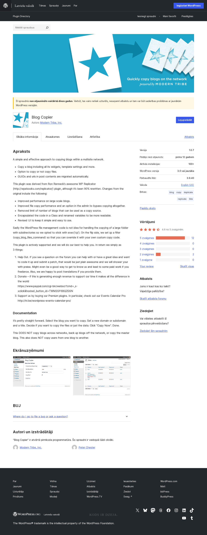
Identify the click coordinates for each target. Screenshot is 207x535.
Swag (128, 496)
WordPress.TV (94, 496)
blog (171, 192)
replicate (182, 199)
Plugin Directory (21, 16)
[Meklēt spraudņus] (47, 27)
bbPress (164, 491)
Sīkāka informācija (27, 136)
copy (178, 192)
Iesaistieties (130, 481)
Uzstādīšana (74, 136)
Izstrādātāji (92, 491)
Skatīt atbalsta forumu (153, 298)
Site (191, 199)
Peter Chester (87, 447)
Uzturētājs (18, 491)
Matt (162, 486)
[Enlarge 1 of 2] (66, 360)
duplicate (188, 192)
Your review (147, 266)
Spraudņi (54, 491)
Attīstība (95, 136)
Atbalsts (189, 136)
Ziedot (127, 491)
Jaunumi (17, 486)
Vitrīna (53, 481)
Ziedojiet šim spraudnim (153, 330)
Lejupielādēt (185, 120)
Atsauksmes (53, 136)
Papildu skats (148, 208)
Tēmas (53, 486)
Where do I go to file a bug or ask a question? (40, 416)
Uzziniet (91, 481)
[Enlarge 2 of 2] (126, 360)
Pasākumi (129, 486)
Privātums (18, 496)
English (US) (187, 185)
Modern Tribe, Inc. (51, 122)
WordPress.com (168, 481)
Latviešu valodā (52, 514)
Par (14, 481)
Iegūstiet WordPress (189, 5)
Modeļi (53, 496)
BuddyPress (166, 496)
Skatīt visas (187, 266)
